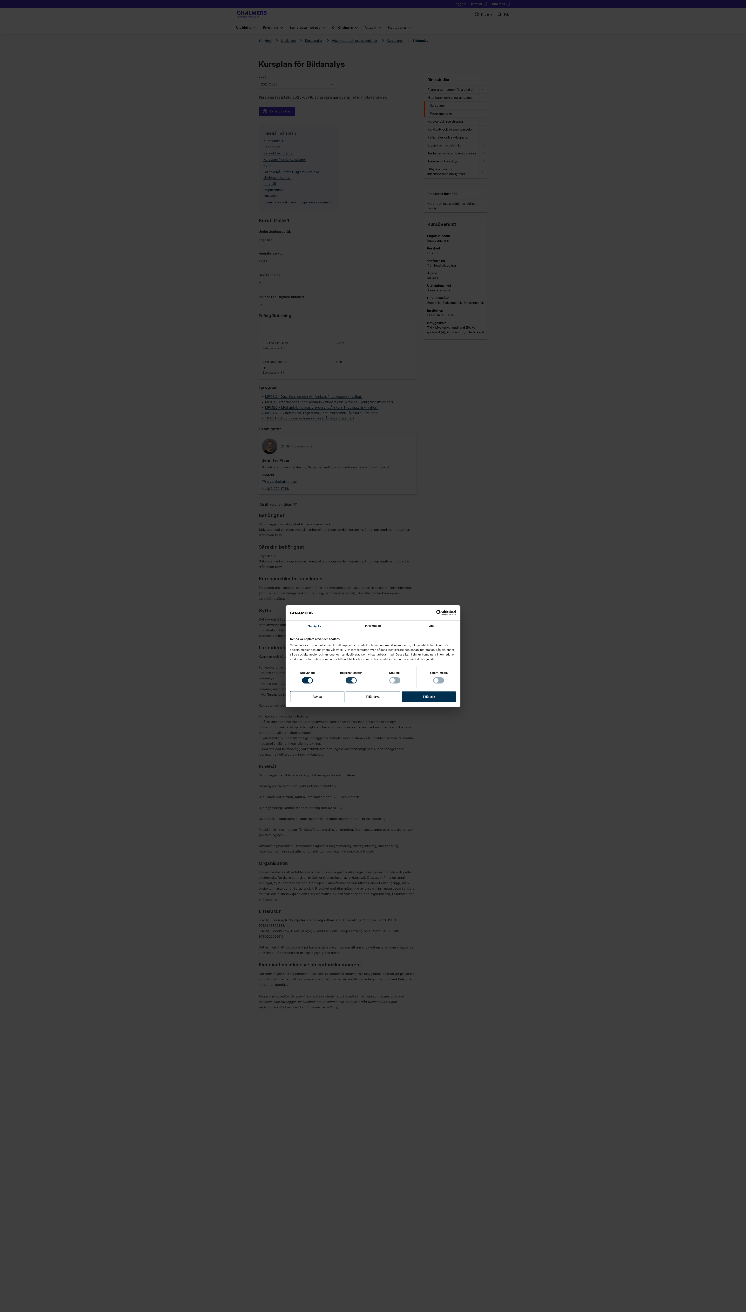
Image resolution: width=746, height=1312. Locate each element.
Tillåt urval (373, 696)
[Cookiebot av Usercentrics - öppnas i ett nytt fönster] (439, 613)
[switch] (351, 680)
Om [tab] (431, 625)
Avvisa (317, 696)
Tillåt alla (429, 696)
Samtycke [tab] (315, 626)
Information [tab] (373, 625)
